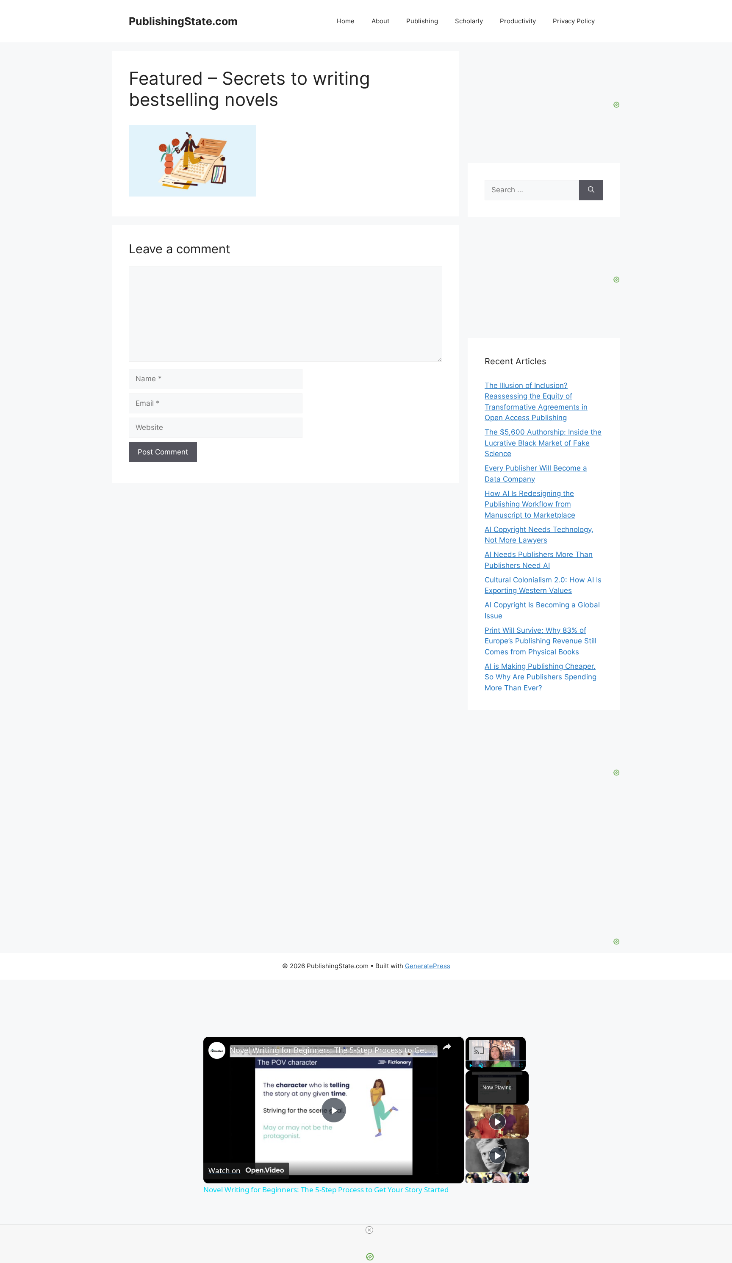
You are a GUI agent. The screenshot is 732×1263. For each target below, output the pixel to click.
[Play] (471, 1065)
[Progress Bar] (496, 1060)
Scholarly (469, 21)
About (380, 21)
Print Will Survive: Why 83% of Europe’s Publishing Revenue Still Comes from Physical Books (540, 641)
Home (346, 21)
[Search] (591, 190)
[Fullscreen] (521, 1065)
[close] (369, 1230)
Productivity (518, 21)
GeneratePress (427, 966)
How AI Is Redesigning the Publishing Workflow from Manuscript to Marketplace (530, 504)
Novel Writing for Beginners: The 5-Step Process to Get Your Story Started (332, 1050)
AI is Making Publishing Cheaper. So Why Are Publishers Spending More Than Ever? (540, 677)
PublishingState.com (183, 21)
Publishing (422, 21)
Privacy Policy (574, 21)
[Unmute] (481, 1065)
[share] (447, 1046)
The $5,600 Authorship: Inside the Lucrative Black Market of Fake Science (543, 443)
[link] (216, 1050)
